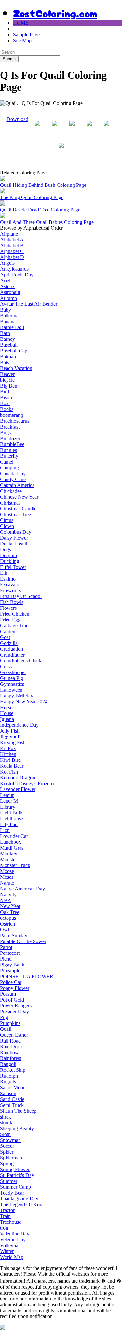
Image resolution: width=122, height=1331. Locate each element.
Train (5, 1216)
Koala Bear (11, 766)
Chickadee (11, 491)
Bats (4, 362)
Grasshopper (13, 672)
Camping (9, 467)
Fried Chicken (14, 614)
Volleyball (10, 1245)
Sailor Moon (13, 1087)
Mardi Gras (11, 848)
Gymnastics (12, 684)
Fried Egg (10, 619)
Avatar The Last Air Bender (28, 304)
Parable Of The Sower (23, 941)
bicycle (7, 380)
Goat (5, 637)
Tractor (7, 1210)
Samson (8, 1093)
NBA (5, 900)
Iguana (7, 719)
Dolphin (8, 555)
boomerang (11, 415)
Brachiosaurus (14, 421)
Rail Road (10, 1040)
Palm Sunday (13, 935)
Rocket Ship (12, 1070)
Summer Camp (15, 1187)
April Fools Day (17, 274)
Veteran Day (13, 1239)
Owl (4, 929)
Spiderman (11, 1157)
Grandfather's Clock (20, 660)
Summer (8, 1181)
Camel (6, 462)
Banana (8, 321)
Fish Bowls (11, 602)
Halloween (11, 690)
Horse (6, 707)
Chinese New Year (19, 497)
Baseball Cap (13, 350)
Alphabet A (12, 239)
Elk (3, 573)
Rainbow (9, 1052)
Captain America (17, 485)
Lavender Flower (17, 789)
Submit (9, 59)
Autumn (8, 298)
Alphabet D (12, 257)
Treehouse (10, 1222)
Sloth (5, 1134)
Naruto (7, 883)
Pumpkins (10, 1023)
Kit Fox (8, 748)
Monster (8, 859)
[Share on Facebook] (37, 128)
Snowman (10, 1140)
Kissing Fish (13, 742)
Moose (7, 871)
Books (6, 409)
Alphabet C (12, 251)
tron (4, 1228)
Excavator (10, 584)
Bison (6, 397)
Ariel (5, 280)
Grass (6, 666)
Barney (7, 339)
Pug (4, 1017)
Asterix (7, 286)
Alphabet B (12, 245)
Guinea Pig (11, 678)
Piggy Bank (12, 964)
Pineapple (10, 970)
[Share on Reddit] (72, 128)
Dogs (5, 549)
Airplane (9, 234)
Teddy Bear (12, 1193)
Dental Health (14, 543)
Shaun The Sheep (18, 1111)
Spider (6, 1152)
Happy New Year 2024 (23, 701)
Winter (7, 1251)
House (6, 713)
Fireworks (10, 590)
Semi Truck (12, 1105)
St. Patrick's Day (17, 1175)
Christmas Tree (15, 514)
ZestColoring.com (55, 12)
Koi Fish (9, 771)
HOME (21, 23)
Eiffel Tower (13, 567)
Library (7, 807)
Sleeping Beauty (17, 1128)
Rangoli (8, 1064)
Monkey (8, 853)
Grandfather (12, 655)
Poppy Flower (14, 988)
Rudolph (9, 1076)
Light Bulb (11, 812)
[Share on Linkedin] (106, 128)
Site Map (22, 40)
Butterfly (9, 456)
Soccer (7, 1146)
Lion (5, 830)
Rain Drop (11, 1046)
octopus (8, 918)
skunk (6, 1122)
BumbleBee (12, 444)
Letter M (9, 801)
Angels (7, 263)
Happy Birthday (16, 695)
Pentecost (10, 953)
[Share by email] (61, 150)
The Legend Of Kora (22, 1204)
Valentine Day (14, 1233)
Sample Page (26, 34)
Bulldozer (10, 438)
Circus (6, 520)
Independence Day (19, 725)
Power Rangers (16, 1005)
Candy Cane (13, 479)
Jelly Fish (10, 731)
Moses (6, 877)
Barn (5, 333)
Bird (4, 391)
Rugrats (8, 1081)
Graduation (11, 649)
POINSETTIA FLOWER (26, 976)
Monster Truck (15, 865)
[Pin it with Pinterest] (89, 128)
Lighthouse (11, 818)
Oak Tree (9, 912)
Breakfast (10, 426)
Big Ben (8, 386)
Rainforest (10, 1058)
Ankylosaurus (14, 269)
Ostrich (7, 924)
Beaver (7, 374)
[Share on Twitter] (54, 128)
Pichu (6, 959)
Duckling (9, 561)
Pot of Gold (12, 1000)
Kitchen (8, 754)
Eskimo (8, 579)
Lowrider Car (14, 836)
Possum (8, 994)
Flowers (8, 608)
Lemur (7, 795)
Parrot (6, 947)
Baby (5, 310)
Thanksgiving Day (19, 1198)
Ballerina (9, 315)
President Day (14, 1011)
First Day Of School (21, 596)
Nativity (8, 894)
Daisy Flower (14, 538)
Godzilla (9, 643)
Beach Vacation (16, 368)
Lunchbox (10, 842)
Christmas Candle (18, 508)
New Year (10, 906)
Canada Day (13, 473)
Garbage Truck (15, 625)
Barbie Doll (12, 327)
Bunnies (8, 450)
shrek (5, 1117)
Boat (5, 403)
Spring (7, 1163)
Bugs (5, 432)
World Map (11, 1257)
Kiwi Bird (10, 760)
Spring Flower (15, 1169)
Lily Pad (9, 824)
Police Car (10, 982)
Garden (7, 631)
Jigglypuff (10, 736)
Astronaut (10, 292)
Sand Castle (12, 1099)
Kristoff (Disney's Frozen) (27, 783)
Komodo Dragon (17, 777)
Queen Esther (14, 1035)
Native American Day (22, 888)
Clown (7, 526)
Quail (5, 1029)
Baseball (9, 345)
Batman (8, 356)
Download (17, 119)
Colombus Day (15, 532)
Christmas (10, 503)
